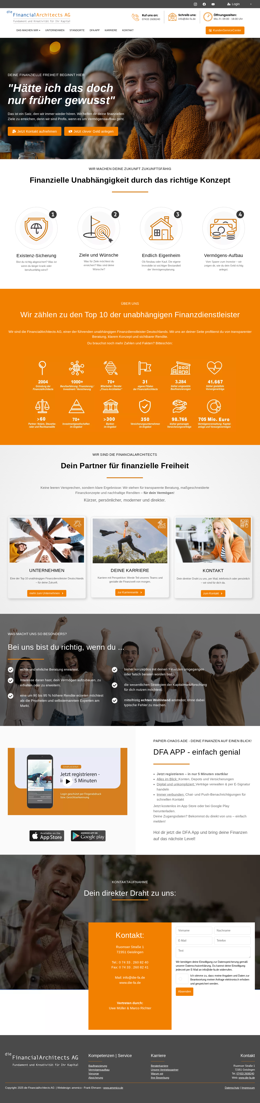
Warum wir (157, 1073)
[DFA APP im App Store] (47, 835)
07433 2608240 (245, 1073)
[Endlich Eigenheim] (161, 228)
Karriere (111, 30)
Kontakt (128, 30)
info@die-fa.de (134, 977)
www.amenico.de (113, 1087)
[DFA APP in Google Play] (88, 835)
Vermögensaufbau (98, 1069)
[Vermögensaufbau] (223, 228)
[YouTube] (213, 4)
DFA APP (95, 30)
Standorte (77, 30)
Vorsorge (93, 1073)
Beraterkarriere (159, 1065)
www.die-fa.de (130, 983)
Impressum (248, 1087)
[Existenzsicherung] (36, 228)
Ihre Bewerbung (160, 1077)
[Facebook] (204, 4)
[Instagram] (195, 4)
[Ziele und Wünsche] (98, 228)
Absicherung (95, 1077)
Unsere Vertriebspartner (164, 1069)
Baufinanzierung (97, 1065)
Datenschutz (232, 1087)
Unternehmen (54, 30)
